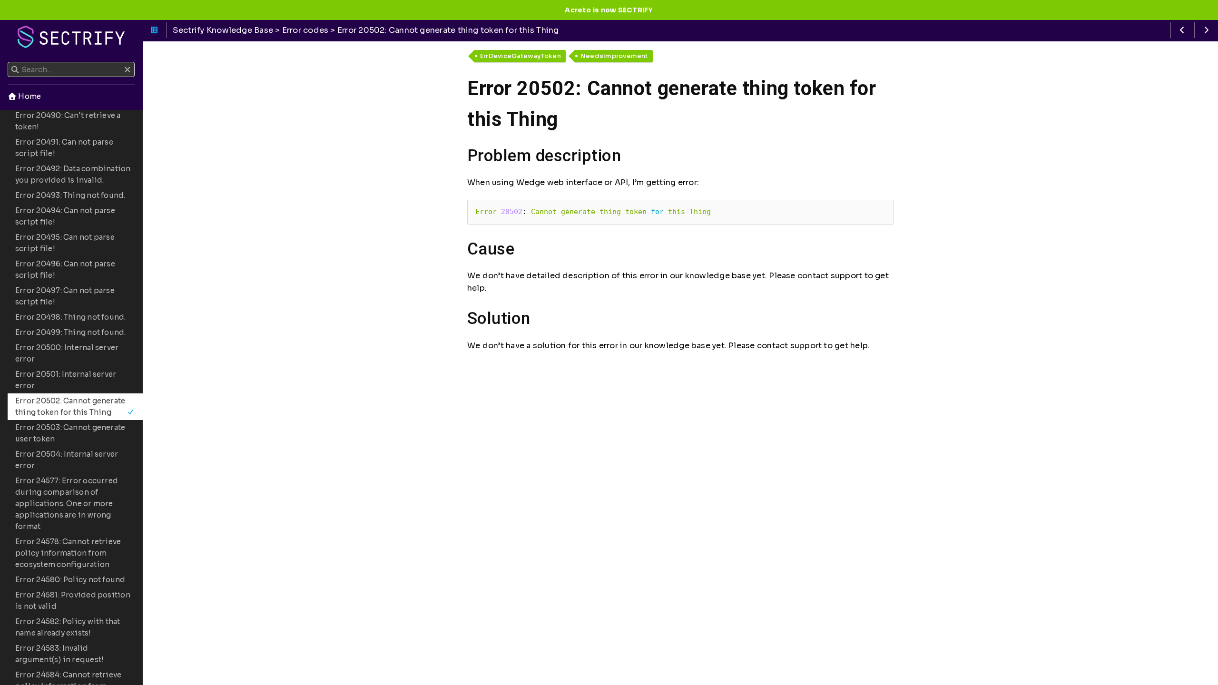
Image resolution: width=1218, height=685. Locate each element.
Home (29, 96)
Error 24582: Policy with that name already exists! (67, 627)
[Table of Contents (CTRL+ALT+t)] (154, 30)
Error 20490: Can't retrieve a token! (68, 121)
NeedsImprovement (614, 56)
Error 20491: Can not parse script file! (64, 147)
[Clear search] (127, 70)
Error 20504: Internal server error (66, 460)
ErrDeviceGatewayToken (520, 56)
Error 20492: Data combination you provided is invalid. (73, 174)
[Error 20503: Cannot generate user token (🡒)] (1206, 30)
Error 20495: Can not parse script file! (65, 243)
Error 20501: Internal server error (65, 380)
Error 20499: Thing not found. (70, 332)
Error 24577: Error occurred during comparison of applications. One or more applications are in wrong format (66, 503)
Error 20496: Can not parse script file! (65, 269)
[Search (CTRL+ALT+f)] (15, 70)
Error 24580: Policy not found (70, 579)
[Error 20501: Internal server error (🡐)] (1182, 30)
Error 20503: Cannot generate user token (70, 433)
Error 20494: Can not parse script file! (65, 216)
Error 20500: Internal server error (66, 353)
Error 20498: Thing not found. (70, 317)
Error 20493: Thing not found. (70, 195)
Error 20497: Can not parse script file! (65, 296)
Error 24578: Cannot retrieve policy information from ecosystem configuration (68, 553)
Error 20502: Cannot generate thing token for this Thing (70, 406)
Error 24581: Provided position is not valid (72, 600)
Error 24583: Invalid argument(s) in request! (59, 654)
